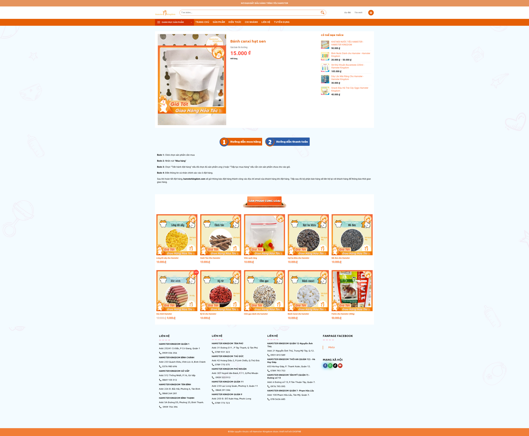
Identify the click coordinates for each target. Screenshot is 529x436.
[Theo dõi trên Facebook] (325, 365)
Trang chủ (202, 22)
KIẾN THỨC (235, 22)
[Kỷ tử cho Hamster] (220, 290)
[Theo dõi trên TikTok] (335, 365)
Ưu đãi (347, 13)
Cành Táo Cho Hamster (210, 258)
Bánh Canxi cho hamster (298, 314)
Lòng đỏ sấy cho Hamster (167, 258)
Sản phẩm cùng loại (264, 201)
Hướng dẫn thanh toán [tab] (292, 141)
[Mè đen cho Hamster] (352, 234)
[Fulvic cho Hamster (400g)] (352, 290)
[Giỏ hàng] (371, 12)
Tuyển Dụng (281, 22)
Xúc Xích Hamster (164, 314)
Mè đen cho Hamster (341, 258)
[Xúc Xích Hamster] (176, 290)
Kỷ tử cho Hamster (208, 314)
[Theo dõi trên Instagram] (330, 365)
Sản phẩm (219, 22)
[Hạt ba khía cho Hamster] (308, 234)
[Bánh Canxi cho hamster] (308, 290)
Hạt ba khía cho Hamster (298, 258)
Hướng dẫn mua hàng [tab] (245, 141)
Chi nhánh (251, 22)
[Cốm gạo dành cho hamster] (264, 290)
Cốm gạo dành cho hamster (256, 314)
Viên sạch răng (250, 258)
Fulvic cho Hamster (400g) (343, 314)
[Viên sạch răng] (264, 234)
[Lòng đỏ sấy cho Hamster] (176, 234)
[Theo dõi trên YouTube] (340, 365)
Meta (331, 347)
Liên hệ (265, 22)
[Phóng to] (161, 121)
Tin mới (358, 13)
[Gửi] (323, 13)
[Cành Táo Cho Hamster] (220, 234)
